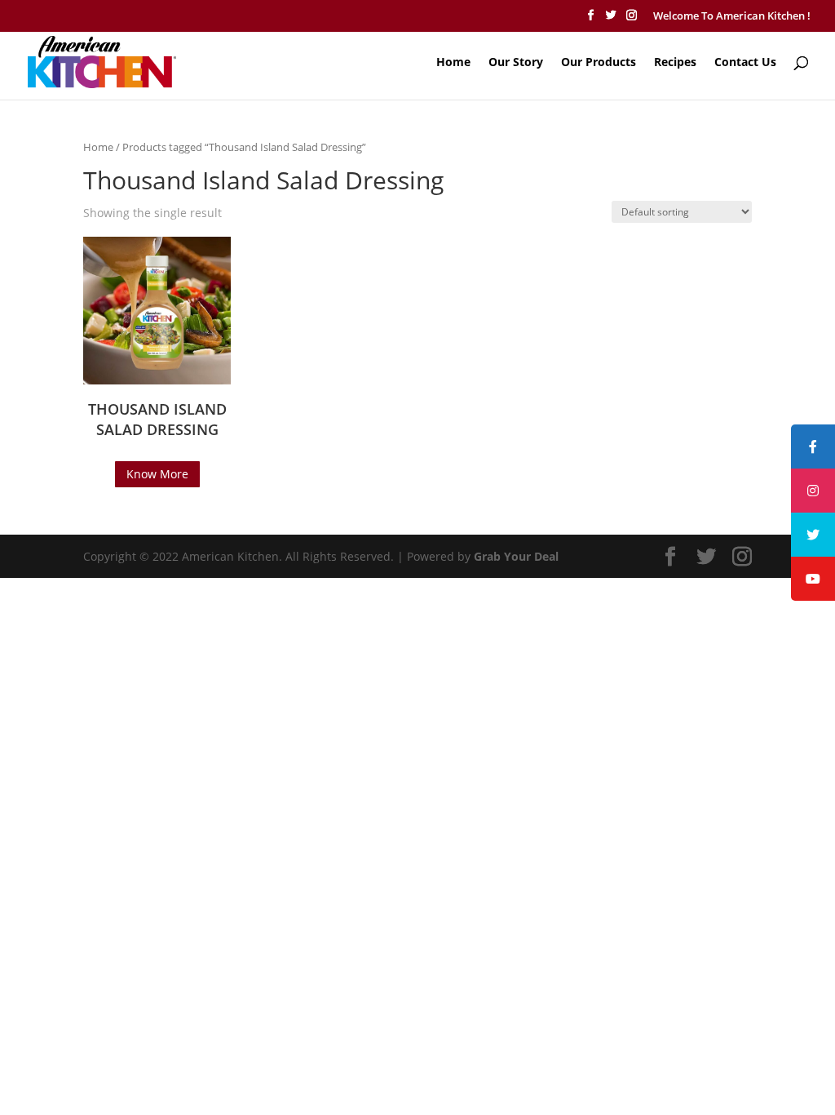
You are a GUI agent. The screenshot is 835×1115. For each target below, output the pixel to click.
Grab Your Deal (516, 556)
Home (453, 62)
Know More (157, 474)
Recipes (675, 62)
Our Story (515, 62)
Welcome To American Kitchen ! (732, 15)
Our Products (598, 62)
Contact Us (745, 62)
